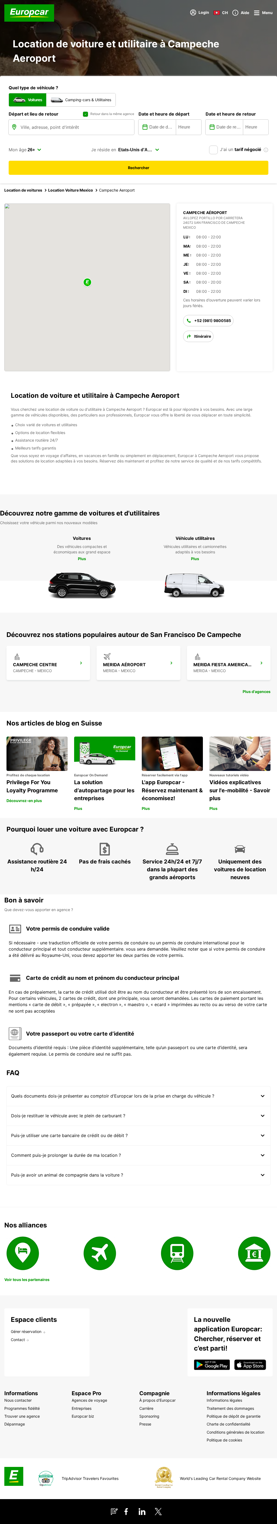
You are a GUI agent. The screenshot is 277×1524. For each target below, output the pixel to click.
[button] (87, 283)
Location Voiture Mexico (70, 190)
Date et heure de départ (163, 114)
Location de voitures (23, 190)
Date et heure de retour (231, 114)
